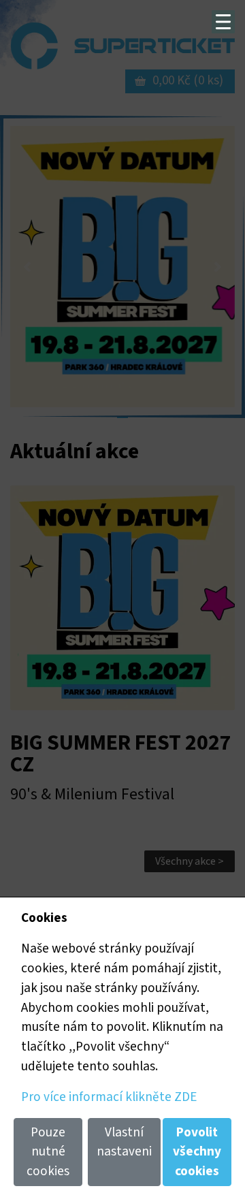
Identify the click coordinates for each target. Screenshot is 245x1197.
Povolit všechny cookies (197, 1152)
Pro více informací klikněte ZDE (109, 1096)
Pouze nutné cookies (48, 1152)
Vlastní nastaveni (124, 1142)
